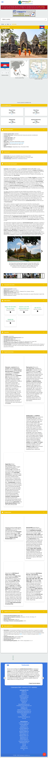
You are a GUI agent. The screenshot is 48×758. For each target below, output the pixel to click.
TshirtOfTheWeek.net (24, 739)
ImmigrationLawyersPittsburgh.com (24, 705)
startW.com (24, 691)
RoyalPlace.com (24, 707)
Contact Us (32, 755)
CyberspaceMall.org (24, 697)
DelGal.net (24, 702)
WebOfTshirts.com (24, 738)
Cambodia (14, 24)
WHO (21, 634)
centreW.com (24, 692)
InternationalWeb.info (24, 724)
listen (18, 168)
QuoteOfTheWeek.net (24, 728)
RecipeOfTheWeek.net (24, 731)
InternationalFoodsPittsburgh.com (24, 711)
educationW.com (24, 698)
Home (2, 24)
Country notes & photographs (23, 164)
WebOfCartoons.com (24, 732)
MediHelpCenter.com (24, 742)
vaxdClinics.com (24, 746)
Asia (8, 24)
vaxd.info (24, 745)
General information (23, 129)
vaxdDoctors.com (24, 748)
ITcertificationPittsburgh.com (24, 716)
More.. (12, 123)
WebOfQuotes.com (24, 727)
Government (23, 152)
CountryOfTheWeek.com (24, 722)
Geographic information (23, 284)
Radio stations (23, 300)
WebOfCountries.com (24, 735)
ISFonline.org (24, 701)
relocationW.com (24, 725)
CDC (40, 634)
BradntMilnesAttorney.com (24, 704)
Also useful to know (23, 626)
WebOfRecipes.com (24, 730)
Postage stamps (23, 512)
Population (23, 332)
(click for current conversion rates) (17, 142)
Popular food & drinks (23, 352)
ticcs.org (24, 718)
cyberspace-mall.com (24, 695)
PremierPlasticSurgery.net (24, 741)
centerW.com (24, 694)
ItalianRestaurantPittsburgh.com (24, 709)
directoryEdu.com (24, 700)
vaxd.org (24, 744)
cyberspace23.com (24, 690)
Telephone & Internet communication (23, 611)
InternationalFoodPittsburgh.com (24, 712)
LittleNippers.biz (24, 708)
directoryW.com (24, 721)
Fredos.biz (24, 715)
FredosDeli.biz (24, 714)
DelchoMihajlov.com (24, 734)
